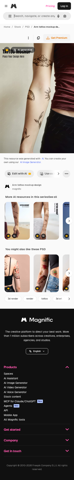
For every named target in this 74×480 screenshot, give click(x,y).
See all (52, 197)
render (29, 298)
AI (43, 158)
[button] (37, 351)
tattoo (44, 298)
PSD (27, 26)
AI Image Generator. (30, 162)
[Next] (58, 174)
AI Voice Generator (15, 392)
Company (11, 440)
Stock (17, 26)
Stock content (12, 396)
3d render (13, 298)
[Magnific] (37, 321)
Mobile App (10, 415)
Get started (12, 429)
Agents (11, 406)
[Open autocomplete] (8, 16)
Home (7, 26)
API (6, 410)
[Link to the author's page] (7, 187)
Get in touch (12, 451)
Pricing (50, 6)
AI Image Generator (16, 383)
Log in (64, 6)
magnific (16, 188)
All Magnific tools (14, 419)
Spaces (8, 373)
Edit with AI (17, 174)
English (37, 351)
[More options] (28, 38)
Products (10, 367)
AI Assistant (11, 378)
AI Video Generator (15, 387)
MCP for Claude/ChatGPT (23, 401)
